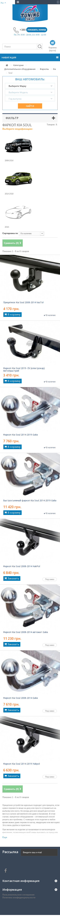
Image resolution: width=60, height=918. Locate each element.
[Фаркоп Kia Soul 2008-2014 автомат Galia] (30, 607)
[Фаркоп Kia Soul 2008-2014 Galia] (30, 672)
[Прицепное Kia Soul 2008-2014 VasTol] (30, 277)
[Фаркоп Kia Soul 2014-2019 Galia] (30, 409)
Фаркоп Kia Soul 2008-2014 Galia (20, 698)
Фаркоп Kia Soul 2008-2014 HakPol (21, 566)
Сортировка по (10, 233)
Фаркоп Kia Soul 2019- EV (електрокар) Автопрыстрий (24, 369)
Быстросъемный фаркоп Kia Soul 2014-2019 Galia (29, 500)
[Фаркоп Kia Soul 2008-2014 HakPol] (30, 541)
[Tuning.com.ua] (30, 13)
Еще (4, 837)
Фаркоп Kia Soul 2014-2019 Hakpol (21, 764)
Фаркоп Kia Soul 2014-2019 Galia (20, 434)
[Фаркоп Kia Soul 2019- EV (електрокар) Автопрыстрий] (30, 343)
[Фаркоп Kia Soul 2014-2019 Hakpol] (30, 738)
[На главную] (7, 65)
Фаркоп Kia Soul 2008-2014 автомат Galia (25, 632)
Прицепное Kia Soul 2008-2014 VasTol (23, 302)
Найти (30, 105)
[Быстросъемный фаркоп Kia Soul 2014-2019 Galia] (30, 475)
